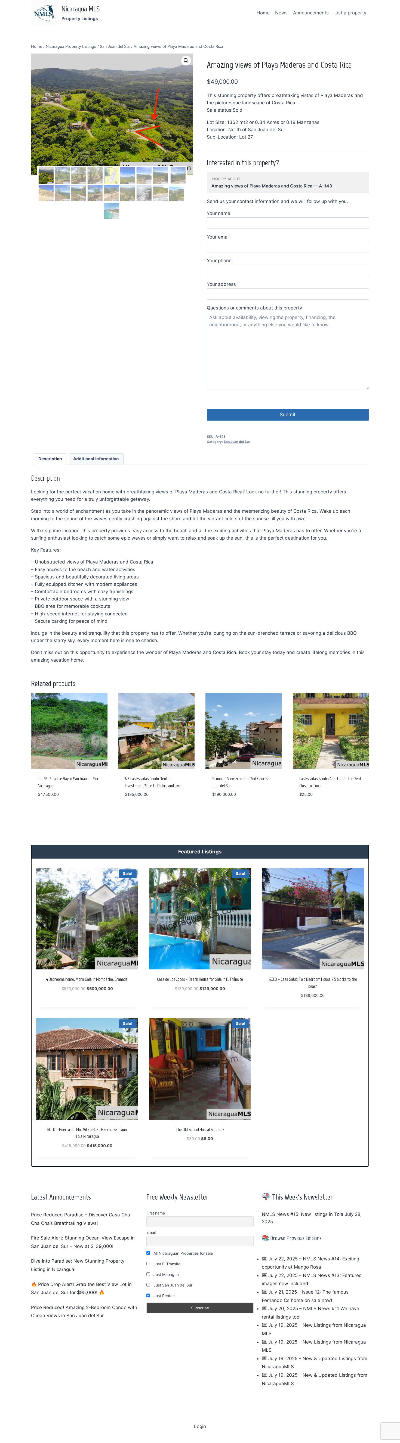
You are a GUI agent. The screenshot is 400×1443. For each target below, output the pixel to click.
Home (263, 12)
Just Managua (165, 1274)
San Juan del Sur (237, 442)
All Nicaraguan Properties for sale (182, 1253)
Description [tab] (50, 458)
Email (151, 1232)
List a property (350, 12)
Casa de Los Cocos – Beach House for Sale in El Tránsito (200, 979)
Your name (218, 213)
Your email (218, 237)
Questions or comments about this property (254, 308)
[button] (186, 60)
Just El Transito (166, 1264)
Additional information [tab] (96, 458)
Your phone (219, 260)
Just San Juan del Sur (172, 1285)
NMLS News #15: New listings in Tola (302, 1214)
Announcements (311, 12)
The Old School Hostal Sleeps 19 (200, 1129)
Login (200, 1426)
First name (155, 1213)
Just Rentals (163, 1295)
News (281, 12)
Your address (221, 284)
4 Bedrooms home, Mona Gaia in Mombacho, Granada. (87, 979)
